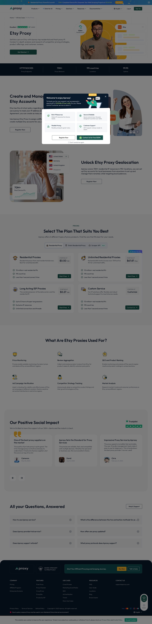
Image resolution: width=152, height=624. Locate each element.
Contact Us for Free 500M (92, 138)
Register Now (63, 138)
